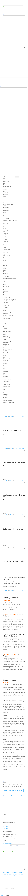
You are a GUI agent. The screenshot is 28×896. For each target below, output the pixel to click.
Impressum (14, 872)
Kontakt (21, 874)
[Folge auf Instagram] (9, 793)
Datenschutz (21, 872)
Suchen (17, 176)
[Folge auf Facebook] (4, 793)
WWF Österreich (7, 872)
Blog (23, 416)
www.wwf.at (5, 830)
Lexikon (15, 416)
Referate (11, 416)
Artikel (6, 416)
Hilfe (24, 418)
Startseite (2, 895)
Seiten (19, 416)
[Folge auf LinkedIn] (15, 793)
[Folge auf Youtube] (7, 793)
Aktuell (16, 874)
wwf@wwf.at (5, 828)
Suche (14, 875)
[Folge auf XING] (12, 793)
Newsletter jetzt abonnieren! (13, 790)
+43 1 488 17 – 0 (6, 826)
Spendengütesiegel (7, 843)
